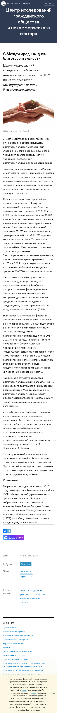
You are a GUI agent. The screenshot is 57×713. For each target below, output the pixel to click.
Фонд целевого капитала (14, 655)
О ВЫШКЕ (8, 623)
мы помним (26, 571)
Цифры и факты (10, 627)
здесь (24, 690)
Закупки (6, 647)
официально (26, 576)
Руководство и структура (14, 631)
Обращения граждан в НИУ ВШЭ (17, 651)
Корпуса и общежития (13, 643)
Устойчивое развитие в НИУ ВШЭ (18, 635)
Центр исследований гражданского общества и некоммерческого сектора (29, 21)
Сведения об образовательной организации (23, 670)
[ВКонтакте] (5, 531)
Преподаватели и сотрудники (16, 639)
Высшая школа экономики (18, 3)
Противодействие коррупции (16, 659)
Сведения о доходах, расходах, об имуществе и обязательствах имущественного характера (24, 665)
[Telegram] (9, 531)
